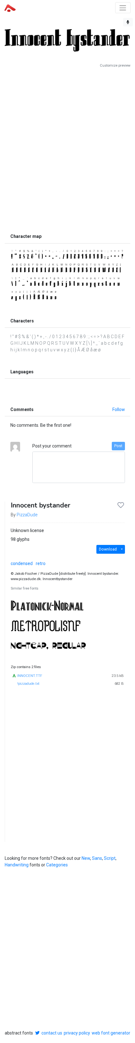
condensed (22, 563)
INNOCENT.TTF (29, 676)
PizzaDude (27, 514)
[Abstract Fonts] (10, 7)
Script (110, 858)
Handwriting (17, 864)
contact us (51, 1032)
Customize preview (115, 65)
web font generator (111, 1032)
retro (41, 563)
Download (108, 549)
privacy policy (77, 1032)
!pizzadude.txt (28, 684)
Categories (57, 864)
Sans (97, 858)
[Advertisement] (67, 149)
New (86, 858)
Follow (118, 409)
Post (118, 446)
